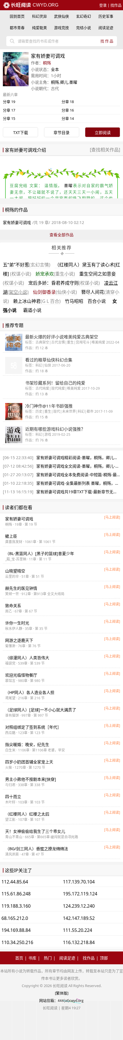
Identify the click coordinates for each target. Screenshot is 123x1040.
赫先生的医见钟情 (21, 588)
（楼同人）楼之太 (27, 814)
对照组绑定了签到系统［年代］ (33, 727)
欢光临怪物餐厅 (21, 675)
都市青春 (17, 27)
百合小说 (97, 301)
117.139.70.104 (79, 882)
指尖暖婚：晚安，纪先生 (27, 744)
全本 (55, 69)
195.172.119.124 (80, 894)
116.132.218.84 (79, 942)
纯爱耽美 (39, 27)
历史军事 (105, 16)
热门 (48, 958)
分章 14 (67, 118)
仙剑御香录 (55, 292)
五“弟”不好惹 (26, 265)
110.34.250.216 (17, 942)
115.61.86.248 (16, 894)
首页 (19, 958)
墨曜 (73, 82)
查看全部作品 (61, 234)
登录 (103, 5)
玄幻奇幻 (83, 16)
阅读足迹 (105, 27)
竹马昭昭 (74, 301)
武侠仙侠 (61, 16)
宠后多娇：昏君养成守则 (64, 283)
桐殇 (47, 62)
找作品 (116, 5)
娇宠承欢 (55, 274)
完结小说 (83, 27)
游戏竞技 (61, 27)
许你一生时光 (17, 623)
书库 (32, 958)
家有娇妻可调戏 (17, 222)
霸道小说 (32, 310)
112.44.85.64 (14, 882)
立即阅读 (103, 132)
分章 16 (67, 110)
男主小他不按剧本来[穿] (30, 779)
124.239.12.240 (79, 906)
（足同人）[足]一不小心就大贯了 (40, 709)
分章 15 (9, 118)
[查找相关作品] (105, 150)
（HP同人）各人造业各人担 (29, 692)
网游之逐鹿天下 (19, 640)
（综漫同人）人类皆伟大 (27, 657)
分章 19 (9, 101)
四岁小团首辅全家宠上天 (29, 761)
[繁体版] (61, 993)
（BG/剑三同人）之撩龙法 (36, 848)
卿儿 (64, 82)
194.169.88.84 (16, 930)
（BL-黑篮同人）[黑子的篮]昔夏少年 (39, 553)
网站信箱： (48, 1000)
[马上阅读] (112, 517)
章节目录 (61, 132)
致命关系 (13, 605)
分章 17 (9, 110)
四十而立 (13, 796)
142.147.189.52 (79, 918)
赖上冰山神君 (37, 301)
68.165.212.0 (14, 918)
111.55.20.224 (77, 930)
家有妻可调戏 (19, 518)
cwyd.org (44, 5)
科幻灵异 (39, 16)
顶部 (104, 958)
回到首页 (17, 16)
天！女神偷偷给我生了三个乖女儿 (35, 831)
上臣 (11, 536)
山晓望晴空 (15, 571)
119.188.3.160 (16, 906)
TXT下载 (20, 132)
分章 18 (67, 101)
